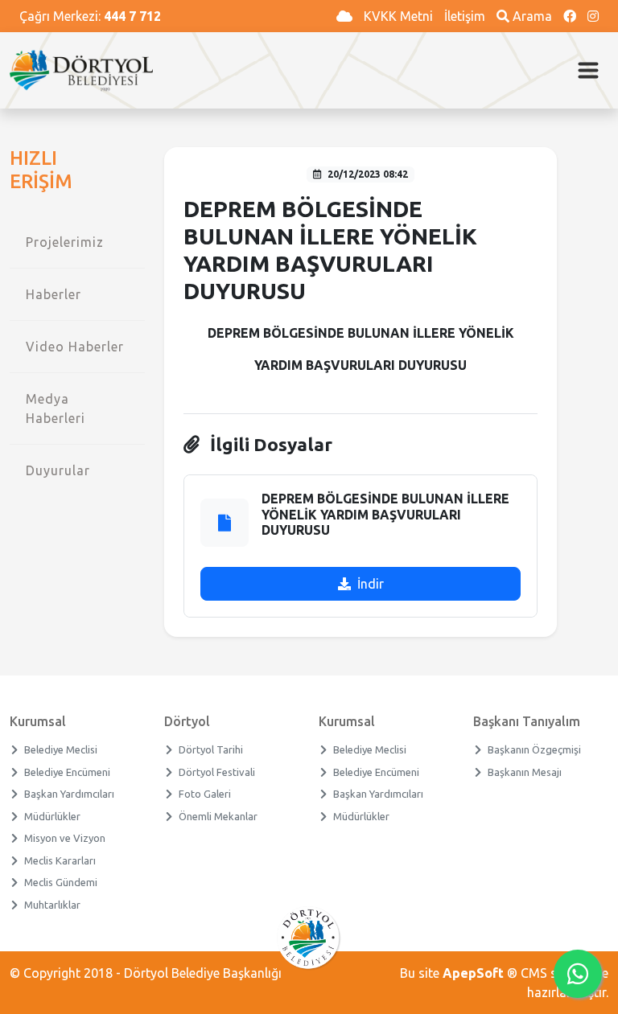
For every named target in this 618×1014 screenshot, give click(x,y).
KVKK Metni (400, 16)
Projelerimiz (65, 242)
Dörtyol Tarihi (211, 749)
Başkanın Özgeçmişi (534, 749)
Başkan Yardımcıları (69, 793)
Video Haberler (75, 346)
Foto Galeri (205, 793)
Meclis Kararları (60, 860)
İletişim (466, 16)
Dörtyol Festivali (217, 772)
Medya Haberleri (55, 408)
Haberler (53, 294)
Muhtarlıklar (52, 904)
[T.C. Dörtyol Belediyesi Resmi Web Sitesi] (88, 70)
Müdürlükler (52, 816)
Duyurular (58, 470)
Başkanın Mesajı (525, 772)
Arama (532, 16)
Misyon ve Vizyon (65, 838)
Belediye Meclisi (61, 749)
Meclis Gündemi (61, 882)
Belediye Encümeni (67, 772)
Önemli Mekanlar (218, 816)
